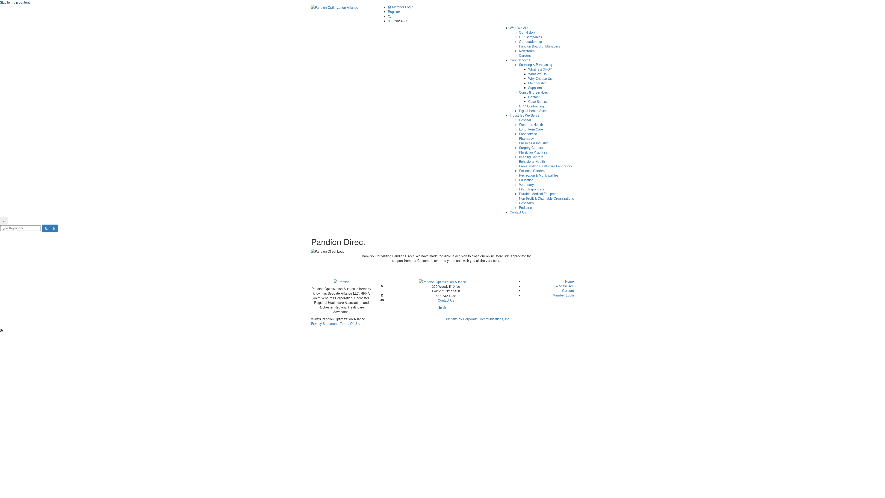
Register (394, 11)
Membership (537, 83)
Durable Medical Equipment (539, 193)
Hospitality (526, 203)
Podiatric (525, 207)
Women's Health (531, 124)
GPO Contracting (531, 106)
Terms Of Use (350, 323)
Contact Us (518, 212)
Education (526, 180)
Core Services (520, 60)
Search (50, 228)
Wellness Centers (532, 170)
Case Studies (538, 101)
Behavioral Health (532, 161)
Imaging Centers (531, 156)
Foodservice (528, 133)
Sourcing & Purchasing (535, 64)
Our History (527, 32)
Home (569, 281)
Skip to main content (15, 2)
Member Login (402, 7)
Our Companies (530, 37)
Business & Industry (533, 143)
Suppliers (535, 87)
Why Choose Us (540, 78)
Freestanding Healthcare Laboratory (545, 166)
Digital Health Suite (533, 110)
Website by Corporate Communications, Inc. (478, 319)
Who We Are (519, 27)
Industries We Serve (524, 115)
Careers (525, 55)
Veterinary (526, 184)
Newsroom (527, 50)
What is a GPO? (540, 69)
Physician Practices (533, 152)
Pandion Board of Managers (539, 46)
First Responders (531, 189)
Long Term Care (531, 129)
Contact (534, 97)
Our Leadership (530, 41)
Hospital (525, 120)
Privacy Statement (324, 323)
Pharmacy (526, 138)
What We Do (537, 73)
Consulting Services (533, 92)
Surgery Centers (531, 147)
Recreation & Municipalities (538, 175)
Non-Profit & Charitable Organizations (546, 198)
